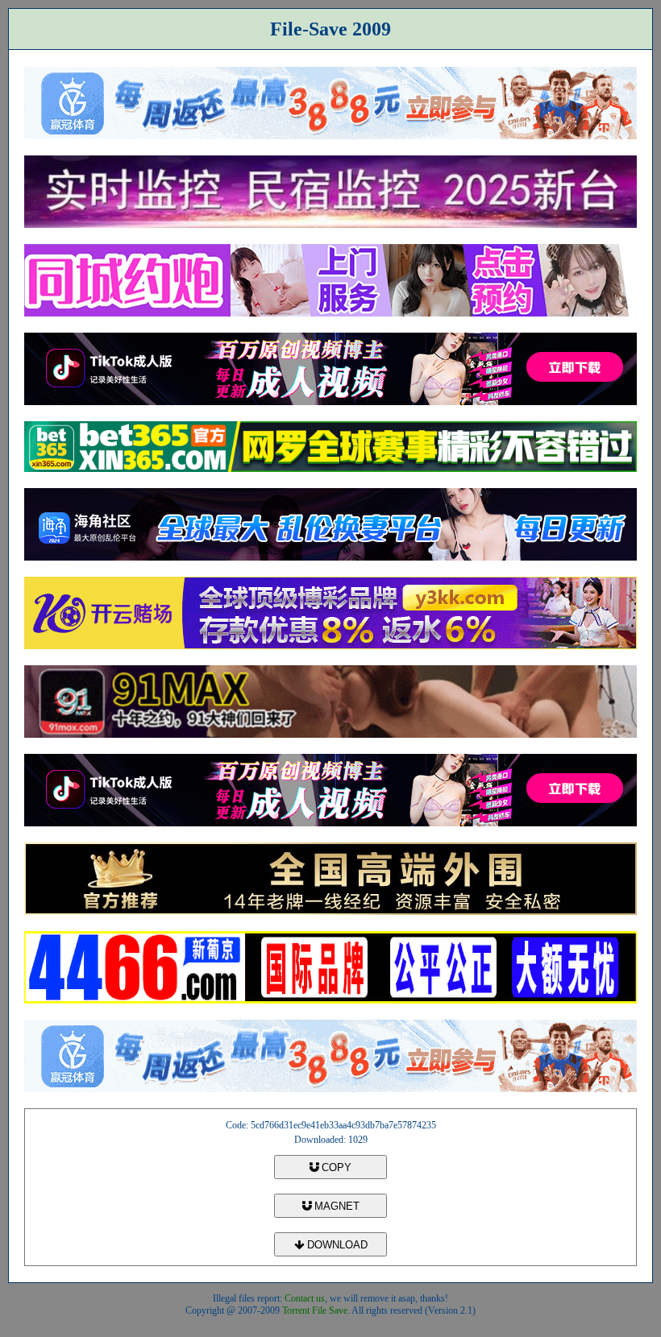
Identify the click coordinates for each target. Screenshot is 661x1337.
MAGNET (335, 1206)
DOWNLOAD (336, 1245)
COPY (334, 1167)
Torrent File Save (314, 1310)
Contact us (305, 1298)
